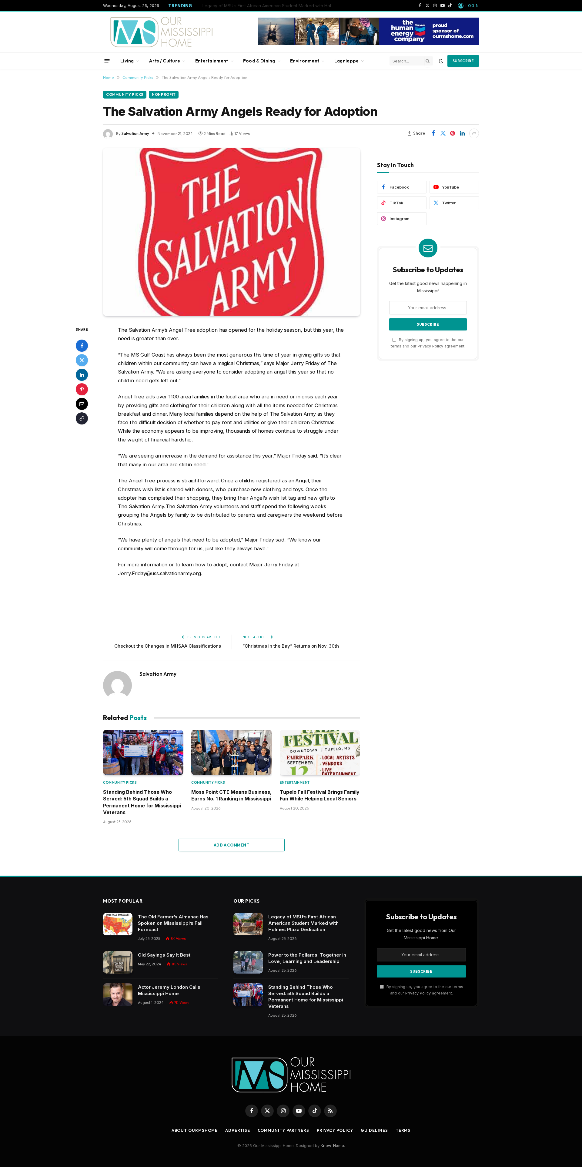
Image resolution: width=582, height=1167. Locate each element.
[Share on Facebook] (433, 133)
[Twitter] (82, 360)
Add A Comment (231, 845)
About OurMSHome (195, 1130)
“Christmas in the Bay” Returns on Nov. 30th (290, 646)
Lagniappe (346, 61)
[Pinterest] (82, 389)
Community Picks (124, 94)
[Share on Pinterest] (452, 133)
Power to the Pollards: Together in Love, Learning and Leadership (268, 5)
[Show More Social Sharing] (474, 133)
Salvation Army (135, 133)
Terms (403, 1130)
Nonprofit (164, 94)
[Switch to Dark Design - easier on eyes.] (441, 61)
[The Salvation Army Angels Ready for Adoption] (231, 232)
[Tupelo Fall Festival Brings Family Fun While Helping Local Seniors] (320, 752)
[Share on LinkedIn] (462, 133)
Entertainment (211, 61)
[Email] (82, 404)
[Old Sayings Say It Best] (117, 962)
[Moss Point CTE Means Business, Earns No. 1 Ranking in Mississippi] (231, 752)
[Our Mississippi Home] (161, 32)
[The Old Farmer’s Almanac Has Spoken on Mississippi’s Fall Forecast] (117, 924)
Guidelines (374, 1130)
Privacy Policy (430, 346)
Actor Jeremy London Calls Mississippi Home (169, 990)
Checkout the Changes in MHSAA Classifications (167, 646)
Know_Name (332, 1145)
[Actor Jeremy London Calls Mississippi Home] (117, 994)
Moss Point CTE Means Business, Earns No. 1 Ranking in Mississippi (231, 795)
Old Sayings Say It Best (164, 955)
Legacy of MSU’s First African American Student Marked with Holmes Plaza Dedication (303, 923)
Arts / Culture (164, 61)
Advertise (237, 1130)
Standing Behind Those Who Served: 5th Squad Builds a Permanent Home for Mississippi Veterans (142, 802)
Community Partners (283, 1130)
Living (127, 61)
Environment (304, 61)
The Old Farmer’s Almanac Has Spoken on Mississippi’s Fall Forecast (173, 923)
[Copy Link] (82, 418)
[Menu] (107, 60)
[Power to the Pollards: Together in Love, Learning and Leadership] (248, 962)
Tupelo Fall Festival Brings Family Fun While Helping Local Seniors (320, 795)
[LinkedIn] (82, 375)
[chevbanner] (368, 43)
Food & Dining (259, 61)
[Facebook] (82, 346)
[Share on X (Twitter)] (442, 133)
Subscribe (463, 61)
